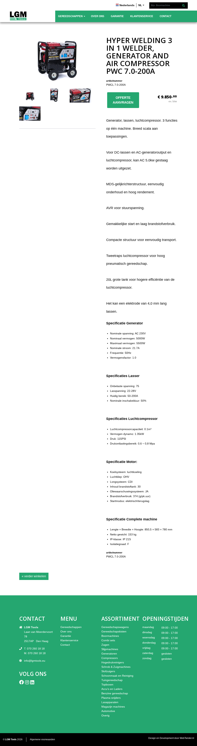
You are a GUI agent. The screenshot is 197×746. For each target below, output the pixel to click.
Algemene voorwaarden (42, 739)
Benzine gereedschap (114, 693)
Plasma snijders (111, 697)
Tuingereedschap (112, 680)
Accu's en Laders (111, 688)
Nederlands (126, 5)
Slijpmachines (109, 649)
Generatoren (109, 653)
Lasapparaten (109, 702)
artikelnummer (114, 81)
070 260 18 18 (36, 648)
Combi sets (108, 640)
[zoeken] (183, 5)
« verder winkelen (34, 576)
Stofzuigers (108, 671)
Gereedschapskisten (113, 631)
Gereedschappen (70, 16)
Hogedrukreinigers (112, 662)
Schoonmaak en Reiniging (117, 675)
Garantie (117, 16)
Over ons (97, 16)
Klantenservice (141, 16)
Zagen (105, 644)
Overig (105, 715)
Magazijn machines (113, 706)
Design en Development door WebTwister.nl (171, 738)
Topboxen (107, 684)
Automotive (108, 711)
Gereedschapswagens (115, 627)
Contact (165, 16)
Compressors (109, 658)
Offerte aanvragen (123, 100)
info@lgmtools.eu (34, 660)
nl (140, 5)
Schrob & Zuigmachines (115, 666)
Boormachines (110, 635)
